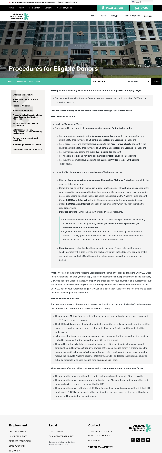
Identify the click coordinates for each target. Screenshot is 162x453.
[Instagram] (143, 440)
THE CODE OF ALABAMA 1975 (100, 447)
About (21, 8)
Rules (103, 16)
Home (11, 82)
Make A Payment (132, 16)
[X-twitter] (138, 440)
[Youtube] (148, 440)
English (138, 2)
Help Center (34, 8)
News (11, 8)
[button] (67, 2)
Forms (93, 16)
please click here (108, 360)
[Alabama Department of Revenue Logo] (19, 16)
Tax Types (115, 16)
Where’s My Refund (65, 8)
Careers (48, 8)
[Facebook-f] (133, 440)
